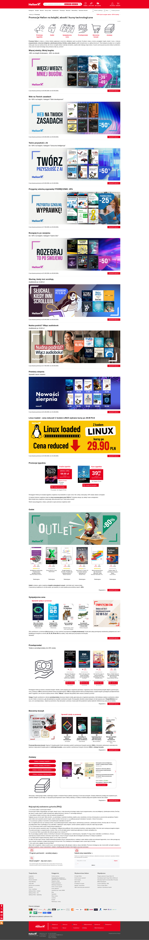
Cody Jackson (113, 574)
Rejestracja (31, 878)
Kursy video (48, 10)
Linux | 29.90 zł (68, 4)
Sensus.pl (65, 924)
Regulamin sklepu (56, 881)
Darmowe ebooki (83, 10)
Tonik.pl (118, 933)
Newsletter (54, 894)
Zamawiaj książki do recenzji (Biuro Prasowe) (107, 879)
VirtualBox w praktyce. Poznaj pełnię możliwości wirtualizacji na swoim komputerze (81, 738)
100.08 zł (85, 683)
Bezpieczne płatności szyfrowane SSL (42, 916)
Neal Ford (32, 574)
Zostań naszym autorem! (80, 878)
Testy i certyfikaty (33, 889)
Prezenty (31, 887)
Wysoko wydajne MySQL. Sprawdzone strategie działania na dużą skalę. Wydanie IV (111, 738)
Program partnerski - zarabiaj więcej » (43, 853)
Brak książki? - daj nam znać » (40, 861)
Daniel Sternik (82, 741)
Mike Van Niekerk (96, 741)
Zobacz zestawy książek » (42, 761)
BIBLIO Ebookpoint (101, 881)
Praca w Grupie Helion (102, 885)
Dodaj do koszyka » (101, 785)
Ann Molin (84, 678)
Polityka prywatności (56, 883)
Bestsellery (75, 10)
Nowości (68, 10)
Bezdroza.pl (97, 924)
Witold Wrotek (51, 571)
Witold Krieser (38, 627)
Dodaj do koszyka (58, 487)
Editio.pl (75, 924)
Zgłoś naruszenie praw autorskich (82, 887)
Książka (62, 482)
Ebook (61, 484)
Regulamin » (102, 590)
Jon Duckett (67, 741)
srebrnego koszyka (56, 747)
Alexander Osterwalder (96, 574)
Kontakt (53, 899)
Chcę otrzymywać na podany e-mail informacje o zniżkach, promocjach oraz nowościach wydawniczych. (93, 864)
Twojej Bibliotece (111, 699)
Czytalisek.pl (76, 928)
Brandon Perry (82, 574)
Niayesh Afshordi (110, 678)
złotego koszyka (99, 747)
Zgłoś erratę (77, 881)
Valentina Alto (99, 766)
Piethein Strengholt (84, 627)
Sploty (85, 928)
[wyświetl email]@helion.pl (57, 934)
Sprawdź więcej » (114, 90)
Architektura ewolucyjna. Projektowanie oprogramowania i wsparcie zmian (36, 572)
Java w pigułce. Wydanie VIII (68, 624)
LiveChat (54, 897)
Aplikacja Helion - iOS (34, 892)
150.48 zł (100, 683)
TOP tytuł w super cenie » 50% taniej (108, 14)
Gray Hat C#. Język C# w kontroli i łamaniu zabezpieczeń (82, 572)
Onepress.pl (55, 924)
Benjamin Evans (67, 627)
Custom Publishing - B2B (103, 883)
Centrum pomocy (55, 876)
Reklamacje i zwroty (56, 901)
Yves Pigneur (104, 574)
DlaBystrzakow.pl (88, 924)
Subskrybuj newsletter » (83, 853)
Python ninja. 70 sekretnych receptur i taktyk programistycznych (112, 572)
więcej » (93, 865)
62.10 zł (114, 683)
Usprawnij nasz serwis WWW (58, 890)
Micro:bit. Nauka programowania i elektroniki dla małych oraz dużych (38, 625)
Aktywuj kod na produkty (34, 885)
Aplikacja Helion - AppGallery (35, 894)
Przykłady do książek (79, 883)
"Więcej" (61, 693)
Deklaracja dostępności (57, 884)
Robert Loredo (67, 678)
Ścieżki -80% (75, 4)
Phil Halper (117, 678)
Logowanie (31, 876)
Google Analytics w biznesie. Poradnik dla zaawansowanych (66, 572)
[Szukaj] (80, 4)
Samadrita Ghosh (98, 678)
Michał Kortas (53, 627)
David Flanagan (70, 629)
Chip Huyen (98, 771)
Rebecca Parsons (38, 574)
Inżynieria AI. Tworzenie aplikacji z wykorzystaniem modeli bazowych (103, 769)
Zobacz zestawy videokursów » (42, 774)
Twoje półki (31, 883)
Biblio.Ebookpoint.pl (99, 928)
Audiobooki (55, 10)
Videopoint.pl (55, 928)
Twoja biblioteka (32, 881)
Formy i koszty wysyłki (57, 886)
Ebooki (42, 10)
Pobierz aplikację (98, 10)
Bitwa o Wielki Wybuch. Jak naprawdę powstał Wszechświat (113, 675)
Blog (53, 892)
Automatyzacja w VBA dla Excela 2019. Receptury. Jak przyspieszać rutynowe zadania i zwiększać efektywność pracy (96, 738)
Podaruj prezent (116, 10)
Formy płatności (55, 888)
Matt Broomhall (74, 678)
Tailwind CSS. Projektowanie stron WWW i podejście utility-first (53, 625)
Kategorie (31, 10)
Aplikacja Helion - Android (34, 891)
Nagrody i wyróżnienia (79, 885)
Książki (37, 10)
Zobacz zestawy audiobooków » (42, 770)
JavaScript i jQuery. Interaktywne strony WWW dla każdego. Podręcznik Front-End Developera (67, 738)
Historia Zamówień (33, 879)
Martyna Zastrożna (67, 574)
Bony (107, 10)
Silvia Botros (109, 741)
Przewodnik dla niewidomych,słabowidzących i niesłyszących (59, 878)
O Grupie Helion (78, 876)
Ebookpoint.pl (108, 924)
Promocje (62, 10)
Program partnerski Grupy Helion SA (105, 876)
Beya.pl (64, 928)
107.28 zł (71, 683)
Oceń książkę (77, 879)
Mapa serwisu (55, 896)
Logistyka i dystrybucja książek (104, 887)
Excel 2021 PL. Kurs (51, 570)
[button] (119, 556)
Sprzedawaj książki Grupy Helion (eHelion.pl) (107, 878)
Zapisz (115, 860)
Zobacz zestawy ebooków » (42, 765)
